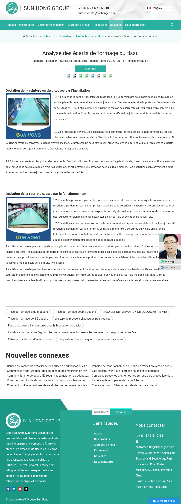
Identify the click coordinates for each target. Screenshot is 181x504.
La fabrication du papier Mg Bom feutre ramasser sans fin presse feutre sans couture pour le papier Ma (72, 332)
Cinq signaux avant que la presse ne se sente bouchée (125, 371)
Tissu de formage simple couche (28, 311)
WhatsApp (169, 261)
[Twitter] (26, 489)
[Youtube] (20, 489)
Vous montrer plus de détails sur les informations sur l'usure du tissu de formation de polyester (48, 380)
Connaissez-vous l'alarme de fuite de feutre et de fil (124, 385)
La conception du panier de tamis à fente (117, 380)
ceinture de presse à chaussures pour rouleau (82, 318)
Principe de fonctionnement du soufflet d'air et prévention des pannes (133, 366)
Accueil (98, 433)
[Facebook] (8, 489)
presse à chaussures (110, 339)
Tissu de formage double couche (75, 311)
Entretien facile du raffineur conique (30, 339)
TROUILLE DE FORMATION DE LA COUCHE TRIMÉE (134, 311)
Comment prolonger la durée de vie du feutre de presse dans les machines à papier (48, 385)
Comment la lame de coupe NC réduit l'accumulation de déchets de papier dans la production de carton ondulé (48, 375)
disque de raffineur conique (75, 339)
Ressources (101, 450)
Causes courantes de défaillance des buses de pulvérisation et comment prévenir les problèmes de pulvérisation (48, 366)
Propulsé (142, 60)
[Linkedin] (14, 489)
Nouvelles (100, 456)
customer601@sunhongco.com (97, 13)
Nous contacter (104, 461)
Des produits (102, 439)
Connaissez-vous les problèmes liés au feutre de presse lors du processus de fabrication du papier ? (133, 375)
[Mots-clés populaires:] (172, 25)
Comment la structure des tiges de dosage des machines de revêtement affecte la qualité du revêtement (48, 371)
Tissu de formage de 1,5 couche (28, 318)
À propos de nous (105, 444)
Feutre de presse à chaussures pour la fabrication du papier (44, 325)
